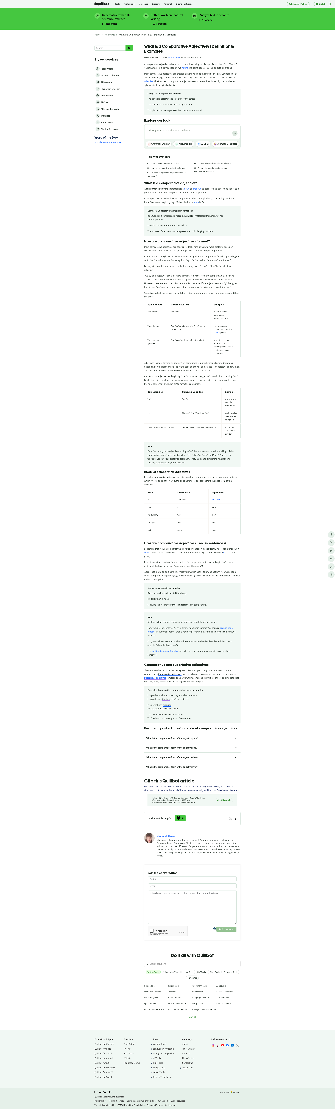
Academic (143, 4)
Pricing (127, 1048)
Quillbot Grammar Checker (165, 651)
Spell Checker (150, 1003)
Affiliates (128, 1058)
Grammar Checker (160, 143)
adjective (148, 81)
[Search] (129, 48)
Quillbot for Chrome (104, 1044)
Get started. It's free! (298, 4)
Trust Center (188, 1048)
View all (192, 1016)
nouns (185, 67)
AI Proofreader (222, 997)
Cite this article (224, 800)
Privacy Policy (100, 1101)
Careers (186, 1053)
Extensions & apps (184, 4)
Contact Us (187, 1062)
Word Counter (174, 997)
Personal (168, 4)
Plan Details (129, 1044)
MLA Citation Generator (178, 1009)
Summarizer (197, 991)
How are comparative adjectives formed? (168, 168)
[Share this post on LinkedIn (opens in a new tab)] (331, 550)
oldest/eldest (217, 499)
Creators (156, 4)
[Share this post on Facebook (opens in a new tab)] (331, 534)
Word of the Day (106, 137)
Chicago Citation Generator (204, 1009)
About (185, 1044)
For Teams (129, 1053)
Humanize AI (149, 986)
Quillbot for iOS (102, 1062)
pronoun (197, 188)
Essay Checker (198, 1003)
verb (146, 552)
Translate (172, 991)
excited (226, 552)
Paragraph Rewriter (201, 997)
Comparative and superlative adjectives (215, 163)
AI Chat (204, 143)
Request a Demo (132, 1062)
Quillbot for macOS (103, 1072)
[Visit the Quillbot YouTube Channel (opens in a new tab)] (331, 558)
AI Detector (221, 986)
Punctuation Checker (177, 1003)
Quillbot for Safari (103, 1053)
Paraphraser (173, 986)
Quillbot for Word (103, 1077)
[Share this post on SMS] (331, 566)
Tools (117, 4)
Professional (129, 4)
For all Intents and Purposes (108, 142)
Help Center (188, 1058)
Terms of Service (116, 1101)
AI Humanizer (185, 143)
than (196, 202)
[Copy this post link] (331, 574)
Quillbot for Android (104, 1058)
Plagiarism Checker (152, 991)
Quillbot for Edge (102, 1048)
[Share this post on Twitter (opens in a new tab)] (331, 542)
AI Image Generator (227, 143)
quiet (216, 332)
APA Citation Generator (154, 1009)
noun (186, 188)
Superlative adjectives (155, 677)
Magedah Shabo (174, 57)
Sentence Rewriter (224, 991)
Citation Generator (224, 1003)
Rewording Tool (151, 997)
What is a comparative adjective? (165, 163)
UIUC (238, 1092)
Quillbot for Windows (104, 1067)
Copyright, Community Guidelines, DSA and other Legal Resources (156, 1101)
